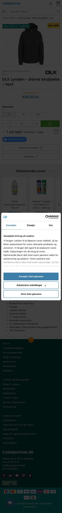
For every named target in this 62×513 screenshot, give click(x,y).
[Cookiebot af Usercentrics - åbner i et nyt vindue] (45, 217)
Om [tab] (51, 225)
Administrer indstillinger (29, 285)
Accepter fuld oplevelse (31, 276)
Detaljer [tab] (31, 225)
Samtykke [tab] (11, 225)
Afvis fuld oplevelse (31, 294)
